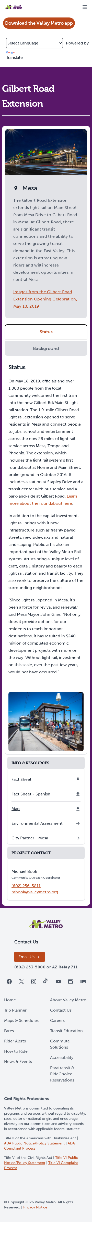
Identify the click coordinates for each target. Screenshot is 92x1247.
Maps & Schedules (21, 1020)
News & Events (18, 1061)
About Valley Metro (68, 999)
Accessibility (61, 1057)
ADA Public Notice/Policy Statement (35, 1143)
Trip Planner (15, 1010)
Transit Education (66, 1030)
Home (10, 999)
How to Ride (16, 1051)
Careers (57, 1020)
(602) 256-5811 (26, 885)
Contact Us (61, 1010)
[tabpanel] (46, 556)
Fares (9, 1030)
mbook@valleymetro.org (35, 892)
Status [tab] (46, 332)
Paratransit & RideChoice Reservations (62, 1074)
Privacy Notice (35, 1207)
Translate (14, 57)
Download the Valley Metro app (39, 23)
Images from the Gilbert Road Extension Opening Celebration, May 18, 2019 (45, 299)
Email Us (26, 956)
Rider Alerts (15, 1041)
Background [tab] (46, 348)
